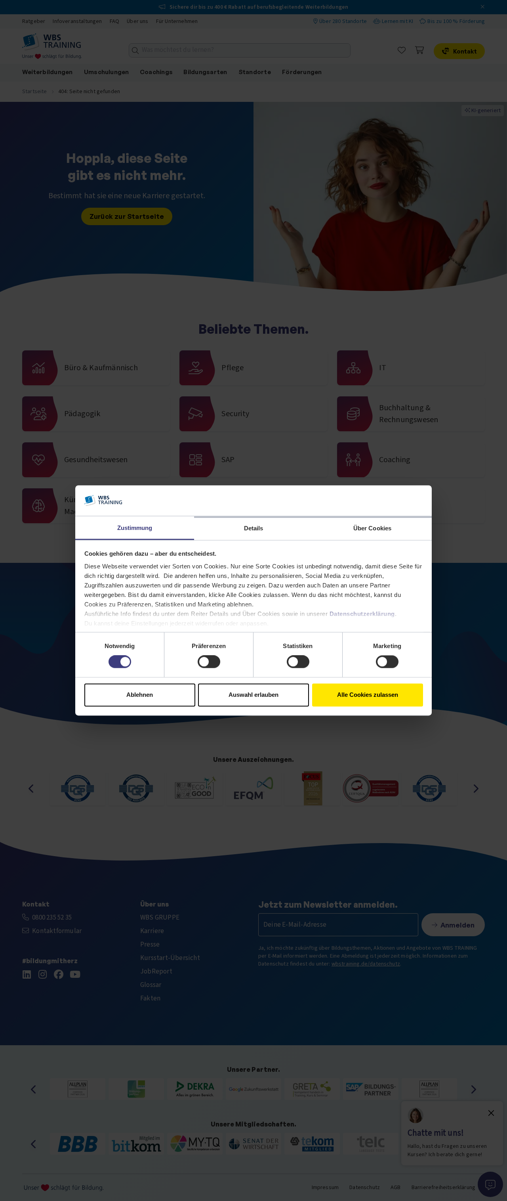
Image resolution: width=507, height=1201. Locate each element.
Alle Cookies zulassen (367, 694)
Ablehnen (139, 694)
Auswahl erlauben (253, 694)
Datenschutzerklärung (362, 613)
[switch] (209, 662)
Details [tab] (253, 528)
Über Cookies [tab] (372, 528)
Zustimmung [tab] (134, 527)
